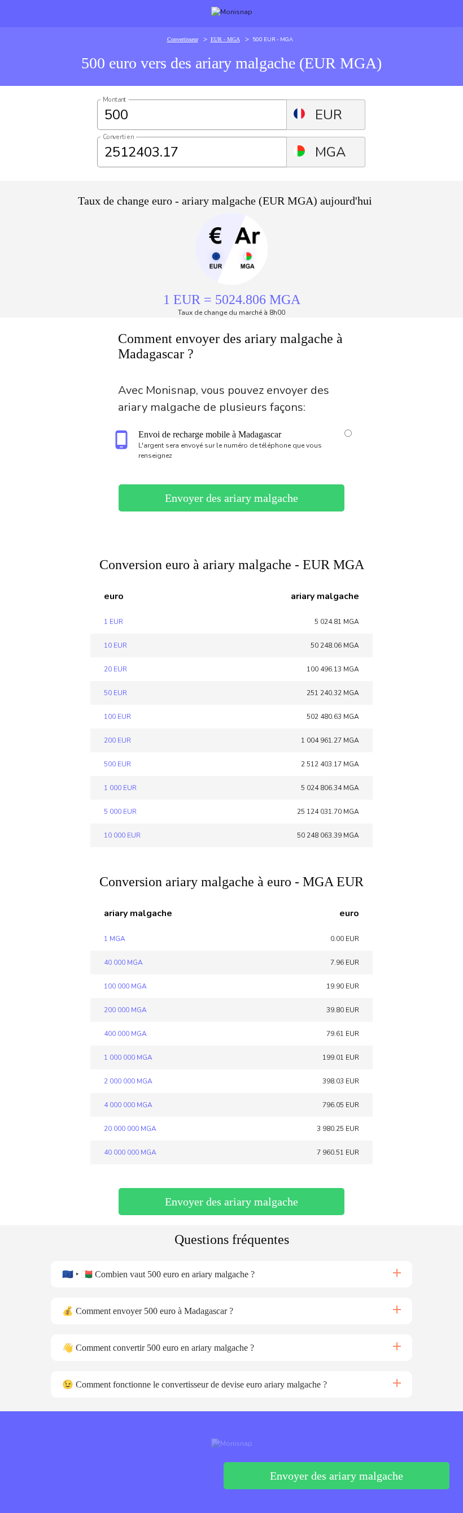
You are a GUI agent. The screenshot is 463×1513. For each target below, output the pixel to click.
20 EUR (115, 669)
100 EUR (117, 716)
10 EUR (115, 645)
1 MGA (114, 938)
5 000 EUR (120, 811)
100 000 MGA (125, 986)
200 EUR (117, 740)
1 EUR (113, 621)
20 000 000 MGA (130, 1128)
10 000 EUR (122, 835)
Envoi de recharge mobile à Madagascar (209, 434)
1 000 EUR (120, 787)
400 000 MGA (125, 1033)
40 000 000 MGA (130, 1152)
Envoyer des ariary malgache (231, 498)
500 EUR (117, 764)
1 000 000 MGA (128, 1057)
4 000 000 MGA (128, 1104)
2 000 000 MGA (128, 1081)
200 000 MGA (125, 1010)
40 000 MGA (123, 962)
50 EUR (115, 692)
